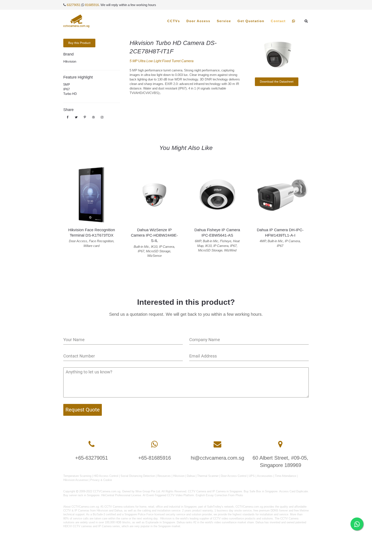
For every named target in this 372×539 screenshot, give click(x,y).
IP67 (66, 89)
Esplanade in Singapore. (161, 522)
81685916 (92, 5)
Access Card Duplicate (293, 491)
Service (224, 21)
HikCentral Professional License (121, 495)
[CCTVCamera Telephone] (91, 444)
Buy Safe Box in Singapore (260, 491)
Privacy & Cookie (101, 480)
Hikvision (69, 61)
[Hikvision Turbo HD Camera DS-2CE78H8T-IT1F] (276, 55)
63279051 (74, 5)
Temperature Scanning (77, 475)
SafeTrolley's (215, 506)
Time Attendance (285, 475)
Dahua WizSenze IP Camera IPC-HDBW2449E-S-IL (154, 235)
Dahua (191, 475)
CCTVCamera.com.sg (85, 506)
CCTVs (173, 21)
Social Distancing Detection (138, 475)
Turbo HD (70, 93)
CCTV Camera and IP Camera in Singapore (215, 491)
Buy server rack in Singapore (81, 495)
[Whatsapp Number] (154, 444)
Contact (278, 21)
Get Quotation (250, 21)
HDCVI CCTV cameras (77, 526)
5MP (66, 84)
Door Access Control (233, 475)
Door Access (198, 21)
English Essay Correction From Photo (219, 495)
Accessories (265, 475)
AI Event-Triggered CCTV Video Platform (168, 495)
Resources (164, 475)
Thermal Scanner (208, 475)
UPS (252, 475)
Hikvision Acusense (75, 480)
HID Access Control (106, 475)
